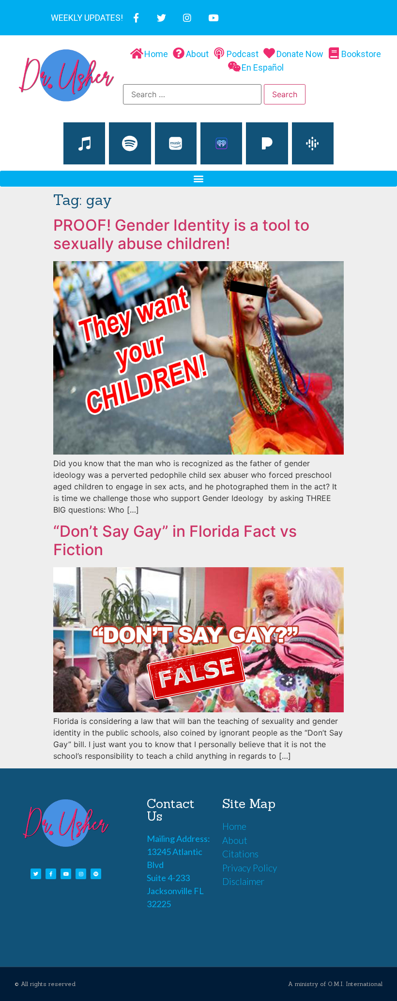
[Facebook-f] (136, 17)
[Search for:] (192, 94)
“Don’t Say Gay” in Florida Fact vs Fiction (175, 540)
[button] (198, 179)
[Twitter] (161, 17)
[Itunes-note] (84, 143)
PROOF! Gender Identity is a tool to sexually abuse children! (181, 234)
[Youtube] (213, 17)
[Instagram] (187, 17)
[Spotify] (129, 143)
